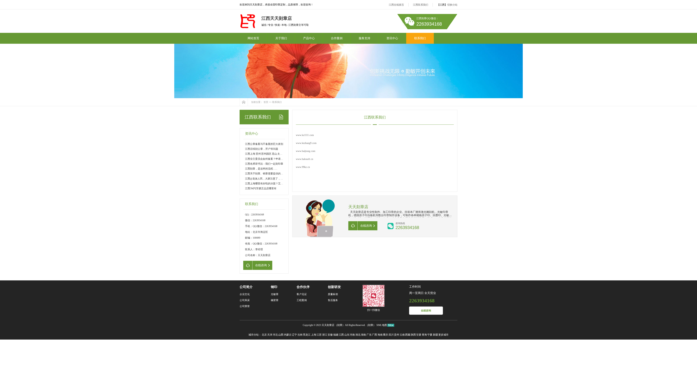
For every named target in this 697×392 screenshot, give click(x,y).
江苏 (319, 334)
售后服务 (333, 300)
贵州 (396, 334)
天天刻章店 (328, 325)
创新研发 (334, 287)
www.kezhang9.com (306, 143)
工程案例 (302, 300)
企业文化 (245, 294)
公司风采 (245, 300)
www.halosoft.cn (304, 159)
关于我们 (281, 38)
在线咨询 (426, 310)
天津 (269, 334)
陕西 (413, 334)
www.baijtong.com (305, 151)
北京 (264, 334)
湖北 (357, 334)
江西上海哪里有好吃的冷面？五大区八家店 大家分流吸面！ (278, 183)
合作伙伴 (303, 287)
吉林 (300, 334)
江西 (341, 334)
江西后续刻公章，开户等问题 (261, 149)
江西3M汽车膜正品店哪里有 (260, 188)
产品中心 (309, 38)
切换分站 (452, 4)
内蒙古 (288, 334)
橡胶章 (274, 300)
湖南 (363, 334)
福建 (335, 334)
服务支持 (364, 38)
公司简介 (246, 287)
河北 (275, 334)
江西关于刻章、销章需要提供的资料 (265, 173)
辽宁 (294, 334)
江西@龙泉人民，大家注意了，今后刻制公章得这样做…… (278, 178)
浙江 (324, 334)
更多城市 (443, 334)
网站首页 (253, 38)
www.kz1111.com (305, 135)
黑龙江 (307, 334)
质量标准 (333, 294)
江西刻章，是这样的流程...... (261, 168)
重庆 (385, 334)
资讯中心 (392, 38)
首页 (266, 102)
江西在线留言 (396, 4)
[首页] (244, 102)
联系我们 (420, 38)
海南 (380, 334)
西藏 (407, 334)
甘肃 (418, 334)
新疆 (435, 334)
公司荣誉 (245, 306)
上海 (313, 334)
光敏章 (274, 294)
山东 (346, 334)
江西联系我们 (420, 4)
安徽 (330, 334)
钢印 (274, 287)
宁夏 (429, 334)
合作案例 (337, 38)
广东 (369, 334)
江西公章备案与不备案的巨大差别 (264, 144)
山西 (280, 334)
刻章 (339, 325)
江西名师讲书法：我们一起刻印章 (264, 163)
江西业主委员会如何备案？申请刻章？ (266, 159)
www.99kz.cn (303, 167)
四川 (391, 334)
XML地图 (381, 325)
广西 (374, 334)
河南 (352, 334)
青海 (424, 334)
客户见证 (302, 294)
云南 (402, 334)
